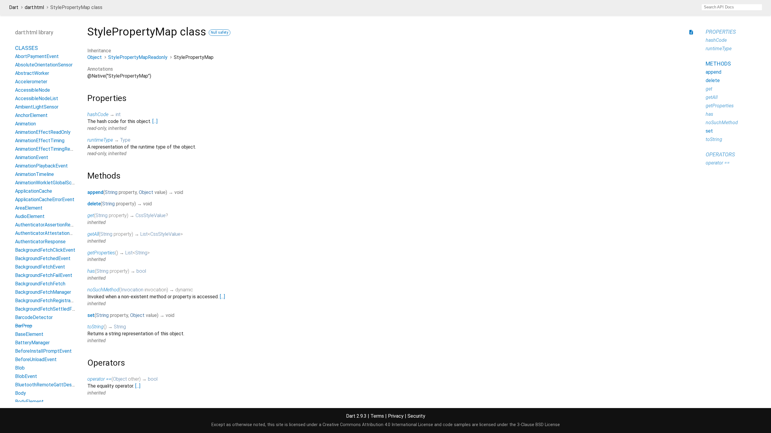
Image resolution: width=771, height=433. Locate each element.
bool (141, 271)
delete (94, 204)
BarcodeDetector (34, 317)
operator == (99, 379)
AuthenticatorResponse (40, 241)
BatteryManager (32, 342)
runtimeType (100, 140)
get (90, 215)
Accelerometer (31, 81)
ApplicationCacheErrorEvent (44, 199)
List (144, 234)
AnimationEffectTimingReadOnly (50, 149)
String (111, 192)
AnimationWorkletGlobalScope (47, 183)
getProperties (101, 253)
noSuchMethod (103, 290)
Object (94, 57)
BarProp (23, 326)
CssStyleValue (151, 215)
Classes (26, 48)
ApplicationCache (33, 191)
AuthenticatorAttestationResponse (53, 233)
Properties (721, 32)
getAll (93, 234)
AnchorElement (31, 115)
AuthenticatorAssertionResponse (50, 225)
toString (95, 327)
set (91, 315)
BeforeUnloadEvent (36, 359)
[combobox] (732, 7)
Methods (718, 63)
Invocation (132, 290)
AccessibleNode (32, 90)
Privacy (396, 416)
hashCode (97, 114)
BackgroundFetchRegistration (47, 300)
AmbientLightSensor (36, 107)
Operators (720, 154)
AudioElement (30, 216)
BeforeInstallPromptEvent (43, 351)
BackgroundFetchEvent (40, 267)
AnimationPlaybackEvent (41, 166)
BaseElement (29, 334)
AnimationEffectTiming (39, 140)
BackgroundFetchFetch (40, 284)
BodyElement (29, 401)
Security (416, 416)
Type (125, 140)
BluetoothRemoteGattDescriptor (50, 385)
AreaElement (28, 208)
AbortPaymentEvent (37, 56)
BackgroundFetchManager (43, 292)
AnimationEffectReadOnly (42, 132)
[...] (155, 121)
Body (20, 393)
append (95, 192)
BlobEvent (26, 376)
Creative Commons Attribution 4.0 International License (378, 424)
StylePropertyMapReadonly (137, 57)
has (91, 271)
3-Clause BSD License (538, 424)
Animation (25, 124)
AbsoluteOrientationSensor (44, 65)
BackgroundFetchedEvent (42, 258)
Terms (377, 416)
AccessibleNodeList (36, 98)
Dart (13, 7)
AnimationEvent (31, 157)
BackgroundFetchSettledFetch (48, 309)
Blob (20, 368)
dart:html (34, 7)
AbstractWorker (32, 73)
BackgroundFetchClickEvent (45, 250)
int (118, 114)
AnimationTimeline (34, 174)
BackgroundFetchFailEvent (43, 275)
